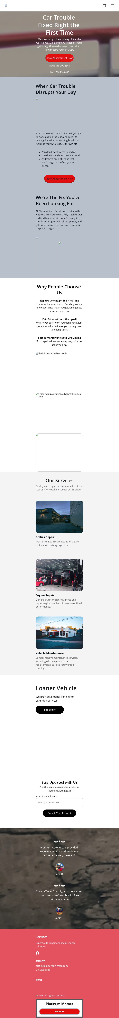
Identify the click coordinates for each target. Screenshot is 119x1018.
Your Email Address (46, 796)
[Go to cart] (104, 5)
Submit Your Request (59, 813)
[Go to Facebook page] (37, 953)
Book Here (50, 709)
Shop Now (59, 1011)
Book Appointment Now (59, 58)
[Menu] (112, 5)
